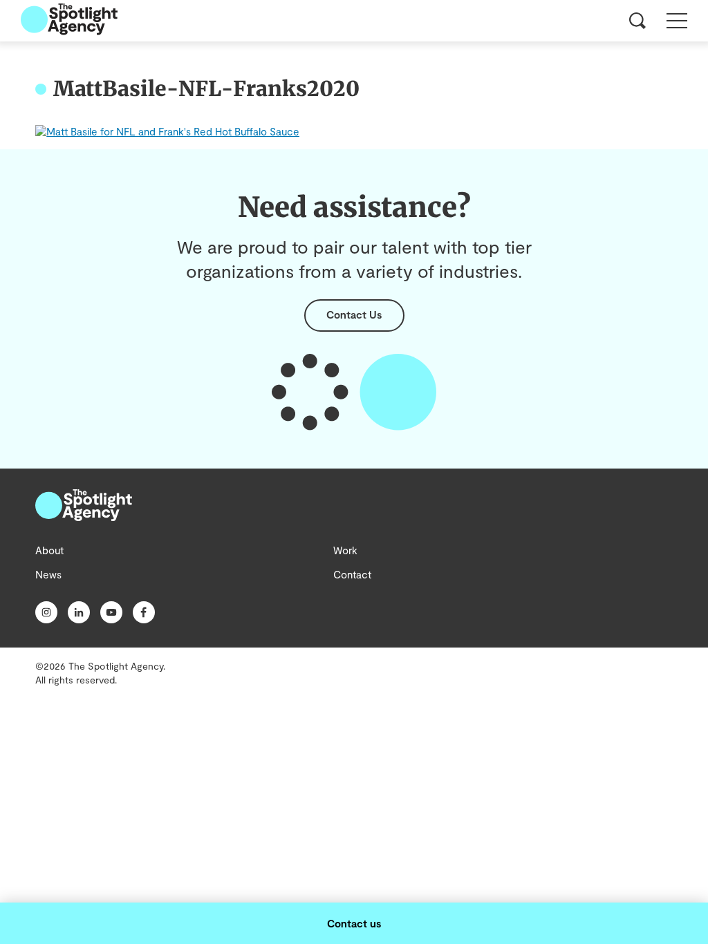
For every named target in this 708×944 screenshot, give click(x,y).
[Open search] (637, 20)
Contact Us (354, 314)
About (49, 550)
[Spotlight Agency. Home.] (83, 517)
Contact (352, 574)
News (48, 574)
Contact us (354, 923)
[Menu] (677, 20)
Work (345, 550)
